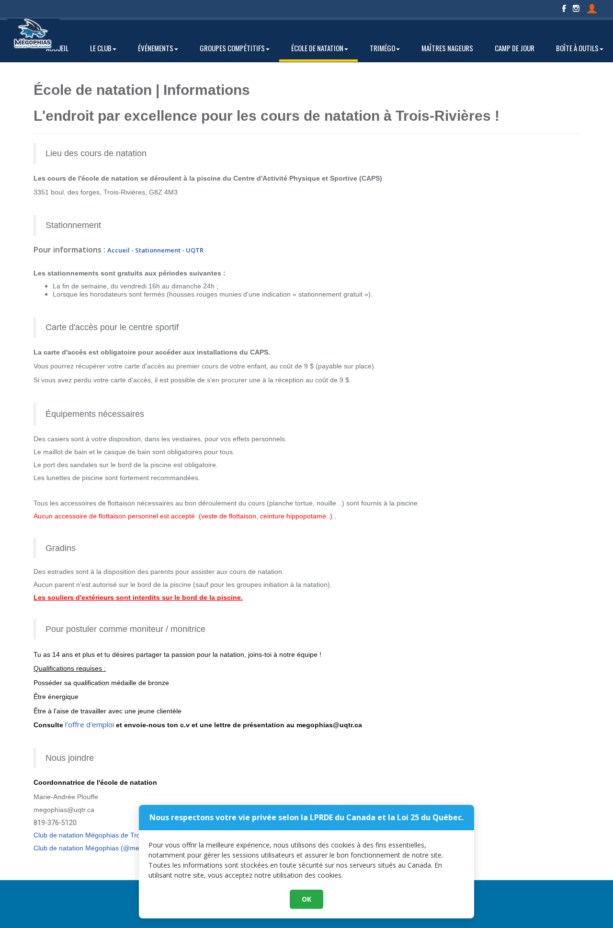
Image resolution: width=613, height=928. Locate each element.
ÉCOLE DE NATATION (317, 48)
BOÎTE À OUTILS (577, 48)
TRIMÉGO (382, 48)
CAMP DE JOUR (514, 48)
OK (306, 899)
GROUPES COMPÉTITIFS (232, 48)
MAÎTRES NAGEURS (447, 48)
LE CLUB (101, 48)
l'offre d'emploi (89, 724)
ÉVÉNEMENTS (155, 48)
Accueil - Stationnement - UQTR (155, 250)
